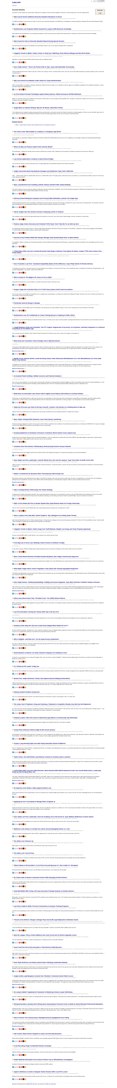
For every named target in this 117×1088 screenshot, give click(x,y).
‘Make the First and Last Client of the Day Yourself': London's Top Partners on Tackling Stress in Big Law (49, 407)
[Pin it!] (19, 24)
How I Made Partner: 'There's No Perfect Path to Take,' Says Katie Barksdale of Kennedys (44, 67)
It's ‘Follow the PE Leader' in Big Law (26, 666)
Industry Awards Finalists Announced (26, 692)
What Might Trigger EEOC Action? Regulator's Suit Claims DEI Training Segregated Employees (46, 568)
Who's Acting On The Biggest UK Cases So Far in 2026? (33, 277)
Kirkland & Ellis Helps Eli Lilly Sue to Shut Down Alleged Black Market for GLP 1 (41, 625)
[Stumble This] (21, 24)
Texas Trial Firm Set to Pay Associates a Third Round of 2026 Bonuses (38, 947)
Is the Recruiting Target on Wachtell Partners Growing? (32, 1046)
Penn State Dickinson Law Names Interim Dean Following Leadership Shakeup (40, 962)
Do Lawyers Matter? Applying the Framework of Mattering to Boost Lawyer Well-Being (43, 992)
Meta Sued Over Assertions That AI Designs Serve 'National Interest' (37, 341)
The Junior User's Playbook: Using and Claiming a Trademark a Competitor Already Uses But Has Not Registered (52, 704)
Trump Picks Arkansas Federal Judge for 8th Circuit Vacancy (34, 730)
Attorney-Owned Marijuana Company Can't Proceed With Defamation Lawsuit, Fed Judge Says (46, 198)
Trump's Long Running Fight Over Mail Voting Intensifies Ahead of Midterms (40, 743)
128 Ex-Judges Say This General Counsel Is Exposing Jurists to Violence (39, 212)
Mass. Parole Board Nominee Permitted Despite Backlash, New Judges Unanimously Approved (46, 556)
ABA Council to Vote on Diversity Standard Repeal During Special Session (39, 41)
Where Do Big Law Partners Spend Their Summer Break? (33, 147)
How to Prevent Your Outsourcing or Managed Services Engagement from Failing (41, 1017)
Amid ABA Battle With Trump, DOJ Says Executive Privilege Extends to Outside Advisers (44, 891)
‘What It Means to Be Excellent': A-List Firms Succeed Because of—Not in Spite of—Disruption (46, 865)
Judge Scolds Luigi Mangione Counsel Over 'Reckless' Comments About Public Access (43, 976)
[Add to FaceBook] (13, 24)
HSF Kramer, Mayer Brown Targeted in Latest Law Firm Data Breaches (38, 1034)
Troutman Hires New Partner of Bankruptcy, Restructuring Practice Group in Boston (42, 446)
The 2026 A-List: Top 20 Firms (24, 853)
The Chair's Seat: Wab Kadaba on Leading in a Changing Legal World (37, 131)
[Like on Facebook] (16, 24)
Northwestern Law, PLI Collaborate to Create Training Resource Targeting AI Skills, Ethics (44, 315)
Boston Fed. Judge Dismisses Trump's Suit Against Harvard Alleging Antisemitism (42, 678)
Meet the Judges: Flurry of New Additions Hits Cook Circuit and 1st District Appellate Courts (45, 935)
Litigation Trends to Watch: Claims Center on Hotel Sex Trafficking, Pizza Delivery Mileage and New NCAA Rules (52, 53)
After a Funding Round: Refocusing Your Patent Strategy (33, 490)
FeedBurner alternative (50, 1084)
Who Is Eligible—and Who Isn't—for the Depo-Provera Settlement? (36, 639)
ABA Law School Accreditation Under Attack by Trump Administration (37, 80)
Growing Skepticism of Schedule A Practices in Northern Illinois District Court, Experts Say (45, 433)
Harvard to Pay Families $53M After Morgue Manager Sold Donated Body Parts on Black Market (46, 237)
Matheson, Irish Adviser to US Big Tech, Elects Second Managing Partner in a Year (42, 829)
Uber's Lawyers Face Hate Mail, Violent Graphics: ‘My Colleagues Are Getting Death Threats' (45, 515)
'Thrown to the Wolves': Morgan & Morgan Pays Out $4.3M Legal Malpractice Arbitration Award (46, 920)
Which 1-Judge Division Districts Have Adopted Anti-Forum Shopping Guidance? (35, 124)
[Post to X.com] (23, 24)
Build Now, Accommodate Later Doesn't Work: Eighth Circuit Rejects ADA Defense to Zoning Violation (48, 393)
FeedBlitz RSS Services (31, 1084)
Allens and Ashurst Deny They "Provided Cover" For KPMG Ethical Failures (39, 598)
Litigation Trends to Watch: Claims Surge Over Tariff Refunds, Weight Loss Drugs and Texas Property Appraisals (52, 529)
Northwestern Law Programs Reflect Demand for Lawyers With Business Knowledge (42, 29)
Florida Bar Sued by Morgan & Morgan (27, 303)
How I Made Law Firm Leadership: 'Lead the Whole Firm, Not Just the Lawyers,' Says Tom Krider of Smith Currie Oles (54, 460)
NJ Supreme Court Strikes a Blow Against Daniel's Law (32, 788)
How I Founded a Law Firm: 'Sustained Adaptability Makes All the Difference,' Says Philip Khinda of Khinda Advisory (53, 264)
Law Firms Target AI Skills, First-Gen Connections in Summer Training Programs (41, 906)
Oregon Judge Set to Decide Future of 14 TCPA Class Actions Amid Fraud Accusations (43, 289)
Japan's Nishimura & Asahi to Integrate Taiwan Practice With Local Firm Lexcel (40, 1072)
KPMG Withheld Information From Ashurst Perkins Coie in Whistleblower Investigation (43, 1059)
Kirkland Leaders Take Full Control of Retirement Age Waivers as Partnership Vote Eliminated (45, 718)
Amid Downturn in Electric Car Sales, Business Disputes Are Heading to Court (40, 653)
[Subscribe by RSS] (25, 24)
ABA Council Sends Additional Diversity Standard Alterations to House (38, 17)
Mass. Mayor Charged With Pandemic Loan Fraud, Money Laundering (37, 419)
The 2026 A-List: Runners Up (23, 841)
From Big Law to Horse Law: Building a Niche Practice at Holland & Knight (39, 543)
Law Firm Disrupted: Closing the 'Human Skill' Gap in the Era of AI (36, 612)
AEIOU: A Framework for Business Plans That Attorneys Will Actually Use (39, 473)
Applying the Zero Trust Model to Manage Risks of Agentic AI (34, 801)
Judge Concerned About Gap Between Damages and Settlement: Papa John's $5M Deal (43, 171)
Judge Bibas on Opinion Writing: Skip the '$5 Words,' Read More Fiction (38, 108)
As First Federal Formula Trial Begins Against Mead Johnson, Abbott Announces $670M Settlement (47, 94)
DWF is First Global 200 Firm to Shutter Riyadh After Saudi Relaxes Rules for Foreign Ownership (47, 503)
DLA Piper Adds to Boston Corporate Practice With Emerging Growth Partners (40, 877)
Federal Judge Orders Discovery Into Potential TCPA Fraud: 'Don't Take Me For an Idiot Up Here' (46, 224)
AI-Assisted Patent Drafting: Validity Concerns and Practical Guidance (37, 376)
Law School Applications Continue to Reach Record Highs (33, 159)
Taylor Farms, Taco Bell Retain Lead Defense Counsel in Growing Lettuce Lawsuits (42, 757)
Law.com (16, 2)
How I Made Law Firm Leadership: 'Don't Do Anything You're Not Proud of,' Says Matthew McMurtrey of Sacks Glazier (54, 817)
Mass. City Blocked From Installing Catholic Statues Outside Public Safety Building (42, 185)
